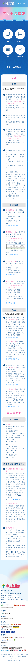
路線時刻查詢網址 (12, 225)
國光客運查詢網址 (12, 337)
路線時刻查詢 (13, 255)
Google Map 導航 (15, 499)
